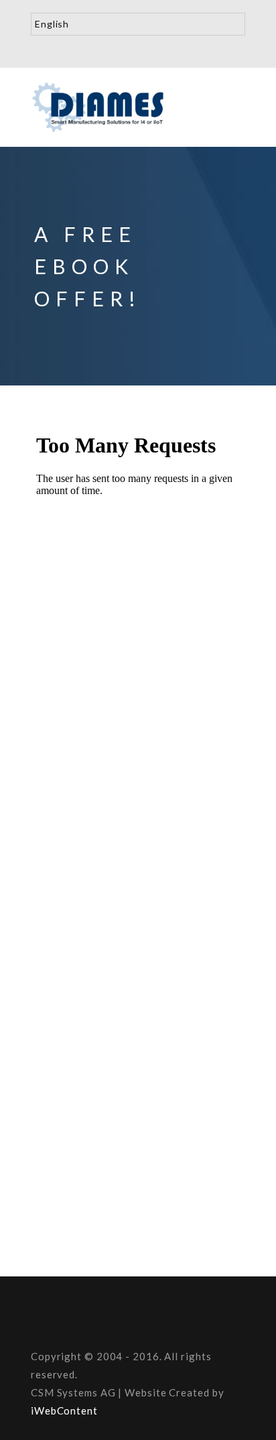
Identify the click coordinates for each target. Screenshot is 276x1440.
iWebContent (64, 1410)
